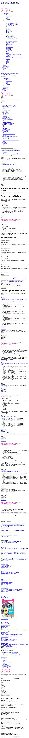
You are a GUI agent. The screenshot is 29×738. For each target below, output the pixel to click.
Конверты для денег (10, 25)
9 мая (7, 60)
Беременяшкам (9, 50)
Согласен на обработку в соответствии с (12, 281)
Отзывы (8, 19)
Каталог (5, 20)
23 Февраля (8, 55)
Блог (7, 17)
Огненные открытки (10, 37)
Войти (9, 150)
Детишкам (8, 30)
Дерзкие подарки (10, 36)
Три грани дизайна (13, 701)
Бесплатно (5, 67)
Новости (8, 14)
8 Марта (8, 59)
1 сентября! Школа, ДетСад (12, 24)
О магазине (5, 13)
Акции (4, 65)
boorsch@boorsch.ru (8, 646)
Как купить (5, 66)
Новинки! (8, 61)
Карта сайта (6, 667)
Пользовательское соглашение (10, 653)
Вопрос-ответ (9, 16)
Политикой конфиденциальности (15, 281)
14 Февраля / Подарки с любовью (13, 57)
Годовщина (8, 49)
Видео (7, 18)
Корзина (7, 74)
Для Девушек (9, 32)
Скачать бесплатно (10, 22)
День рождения (9, 27)
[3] (5, 276)
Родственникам (9, 35)
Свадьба (8, 29)
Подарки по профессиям (11, 41)
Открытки (8, 26)
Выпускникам (9, 44)
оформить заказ (4, 709)
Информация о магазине (4, 658)
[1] (1, 276)
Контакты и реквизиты (6, 645)
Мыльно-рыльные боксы (11, 38)
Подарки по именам (10, 42)
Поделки (8, 45)
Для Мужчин (9, 31)
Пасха (7, 62)
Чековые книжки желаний (12, 51)
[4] (6, 276)
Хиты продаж (9, 63)
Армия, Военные (10, 39)
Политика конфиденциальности (10, 652)
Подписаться (16, 678)
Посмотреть (3, 329)
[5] (8, 276)
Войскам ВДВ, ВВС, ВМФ (12, 23)
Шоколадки (8, 48)
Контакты (5, 68)
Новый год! (8, 56)
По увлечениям (9, 47)
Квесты (7, 33)
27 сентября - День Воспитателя (13, 54)
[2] (3, 276)
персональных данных (18, 280)
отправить (3, 287)
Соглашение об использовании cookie (12, 654)
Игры (7, 53)
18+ (7, 43)
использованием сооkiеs (13, 729)
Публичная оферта (7, 666)
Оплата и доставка (7, 661)
